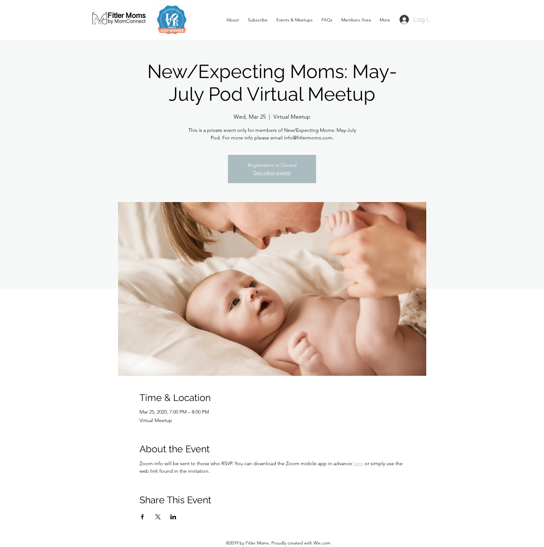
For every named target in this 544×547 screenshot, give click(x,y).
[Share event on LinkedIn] (173, 516)
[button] (256, 20)
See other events (272, 173)
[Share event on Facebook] (142, 516)
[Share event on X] (158, 516)
